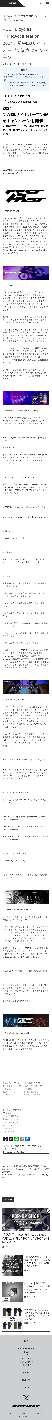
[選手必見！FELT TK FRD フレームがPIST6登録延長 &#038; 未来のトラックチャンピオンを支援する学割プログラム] (12, 1103)
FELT (31, 16)
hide (28, 70)
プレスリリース (40, 16)
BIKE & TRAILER (21, 16)
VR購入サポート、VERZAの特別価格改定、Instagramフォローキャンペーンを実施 (28, 85)
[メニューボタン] (48, 3)
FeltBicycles (18, 20)
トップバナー (9, 18)
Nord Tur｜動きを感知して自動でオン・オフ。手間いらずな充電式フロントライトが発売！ (37, 1288)
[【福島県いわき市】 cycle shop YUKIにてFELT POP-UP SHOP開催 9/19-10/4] (26, 1219)
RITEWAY (26, 1358)
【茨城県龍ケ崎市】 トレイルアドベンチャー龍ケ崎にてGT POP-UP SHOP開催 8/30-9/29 (37, 1261)
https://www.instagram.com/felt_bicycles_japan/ (24, 517)
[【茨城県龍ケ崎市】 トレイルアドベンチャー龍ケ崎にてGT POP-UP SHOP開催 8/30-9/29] (12, 1265)
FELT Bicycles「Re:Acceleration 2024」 (22, 74)
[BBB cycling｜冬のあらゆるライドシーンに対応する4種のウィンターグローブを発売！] (12, 1318)
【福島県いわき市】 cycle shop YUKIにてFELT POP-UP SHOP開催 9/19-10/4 (26, 1238)
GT (26, 1355)
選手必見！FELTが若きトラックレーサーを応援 (12, 1085)
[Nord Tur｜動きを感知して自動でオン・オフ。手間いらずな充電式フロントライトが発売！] (12, 1292)
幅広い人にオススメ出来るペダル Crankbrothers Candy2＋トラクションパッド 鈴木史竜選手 (25, 1169)
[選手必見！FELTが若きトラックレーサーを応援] (12, 1075)
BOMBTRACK (26, 1361)
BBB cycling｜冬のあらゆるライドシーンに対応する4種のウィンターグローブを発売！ (37, 1314)
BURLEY (26, 1365)
